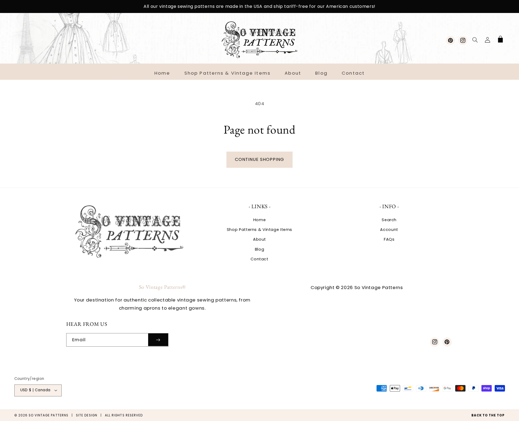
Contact (259, 259)
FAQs (389, 239)
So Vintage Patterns (48, 415)
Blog (259, 249)
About (259, 239)
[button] (475, 40)
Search (389, 220)
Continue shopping (259, 159)
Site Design (86, 415)
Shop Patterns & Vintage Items (259, 229)
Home (259, 220)
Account (389, 229)
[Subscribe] (158, 339)
